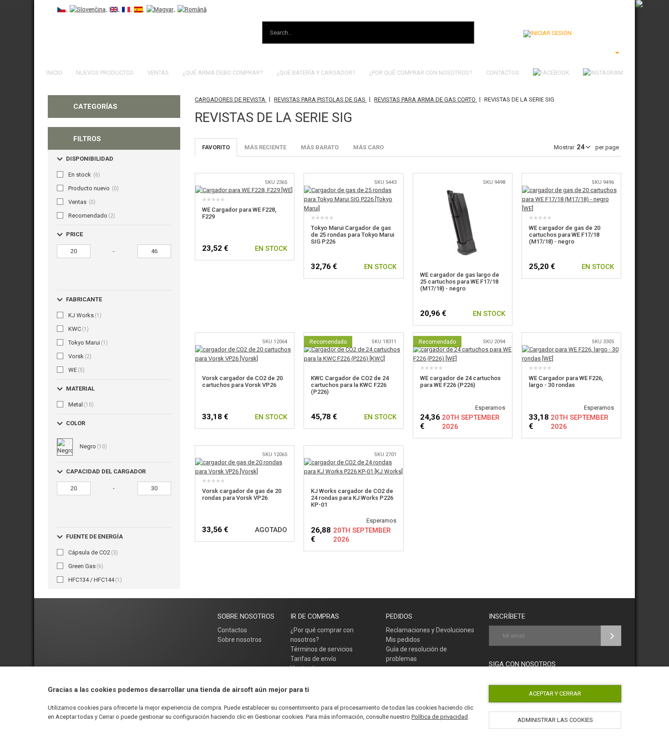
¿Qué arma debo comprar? (222, 72)
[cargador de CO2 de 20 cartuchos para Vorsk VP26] (244, 349)
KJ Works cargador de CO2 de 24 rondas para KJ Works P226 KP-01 (352, 498)
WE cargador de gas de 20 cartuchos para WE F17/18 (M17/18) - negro (564, 234)
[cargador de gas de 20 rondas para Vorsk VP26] (244, 462)
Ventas (158, 72)
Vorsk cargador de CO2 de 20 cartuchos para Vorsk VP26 (242, 381)
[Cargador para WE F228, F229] (244, 190)
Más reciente (265, 147)
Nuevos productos (105, 72)
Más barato (320, 147)
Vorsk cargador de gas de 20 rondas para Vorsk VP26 (241, 494)
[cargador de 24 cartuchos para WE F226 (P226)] (462, 349)
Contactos (502, 72)
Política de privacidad (439, 716)
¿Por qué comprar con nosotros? (420, 72)
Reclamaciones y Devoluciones (430, 630)
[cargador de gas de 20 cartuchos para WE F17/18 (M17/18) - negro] (571, 190)
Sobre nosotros (240, 639)
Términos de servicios (321, 649)
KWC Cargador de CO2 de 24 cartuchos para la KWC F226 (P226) (350, 385)
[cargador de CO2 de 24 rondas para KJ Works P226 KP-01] (353, 462)
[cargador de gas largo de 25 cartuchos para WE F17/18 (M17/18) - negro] (462, 190)
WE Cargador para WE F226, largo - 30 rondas (566, 381)
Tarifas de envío (313, 658)
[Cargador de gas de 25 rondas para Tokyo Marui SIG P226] (353, 190)
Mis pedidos (403, 639)
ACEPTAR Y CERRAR (555, 693)
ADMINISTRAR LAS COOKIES (555, 720)
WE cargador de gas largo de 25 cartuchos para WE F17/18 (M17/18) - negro (459, 281)
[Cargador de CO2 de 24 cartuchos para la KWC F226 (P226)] (353, 349)
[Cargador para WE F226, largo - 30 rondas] (571, 349)
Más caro (368, 147)
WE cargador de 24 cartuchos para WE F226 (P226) (460, 381)
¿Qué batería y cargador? (316, 72)
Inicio (54, 72)
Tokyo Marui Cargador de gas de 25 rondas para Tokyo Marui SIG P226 (352, 234)
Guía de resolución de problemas (416, 653)
